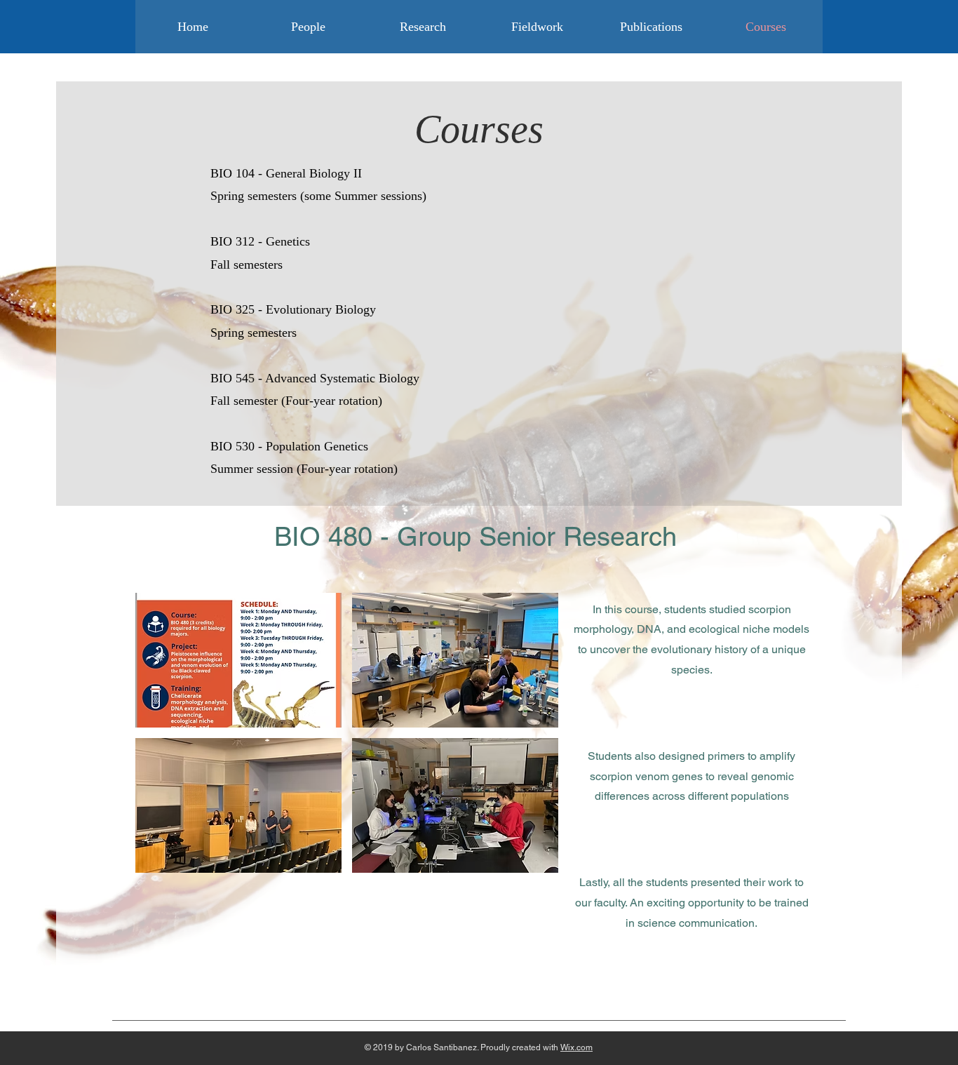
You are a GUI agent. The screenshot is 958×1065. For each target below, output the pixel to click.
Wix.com (576, 1047)
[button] (238, 660)
